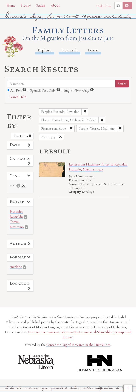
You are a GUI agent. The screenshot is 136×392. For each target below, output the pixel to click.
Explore (45, 50)
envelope (16, 267)
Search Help (17, 97)
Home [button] (11, 5)
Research (69, 50)
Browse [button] (26, 5)
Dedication (103, 6)
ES (118, 5)
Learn (93, 50)
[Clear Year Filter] (23, 185)
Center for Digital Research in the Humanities (78, 345)
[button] (20, 145)
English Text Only (76, 90)
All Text (16, 90)
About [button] (55, 5)
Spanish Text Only (43, 90)
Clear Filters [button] (21, 136)
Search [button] (40, 5)
